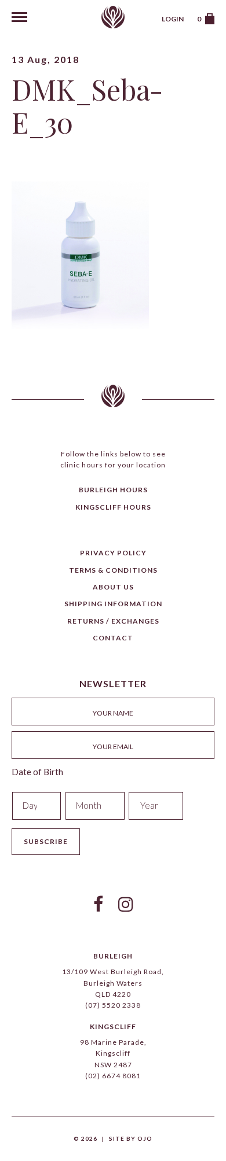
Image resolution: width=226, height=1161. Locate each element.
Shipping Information (113, 603)
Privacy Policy (113, 552)
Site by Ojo (130, 1138)
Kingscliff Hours (113, 507)
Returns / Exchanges (113, 621)
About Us (113, 587)
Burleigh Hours (113, 489)
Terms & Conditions (113, 570)
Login (173, 18)
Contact (113, 637)
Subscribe (46, 841)
